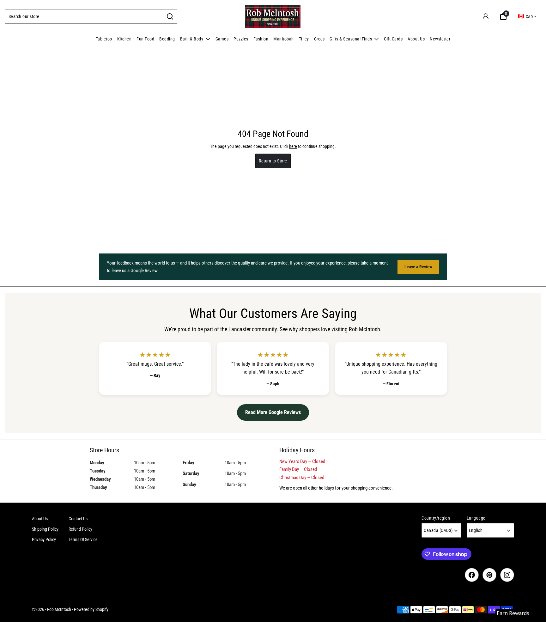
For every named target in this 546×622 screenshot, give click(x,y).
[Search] (170, 16)
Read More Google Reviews (273, 412)
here (293, 146)
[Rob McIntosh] (272, 16)
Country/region (436, 518)
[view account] (485, 16)
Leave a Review (418, 266)
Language (476, 518)
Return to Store (273, 160)
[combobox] (84, 16)
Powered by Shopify (91, 609)
